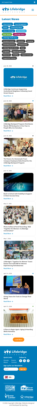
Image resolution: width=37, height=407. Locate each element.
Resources (6, 55)
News (22, 48)
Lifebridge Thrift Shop (10, 38)
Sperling (24, 405)
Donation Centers (8, 41)
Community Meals (16, 27)
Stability (15, 55)
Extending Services (9, 44)
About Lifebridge (8, 31)
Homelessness (22, 44)
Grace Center (21, 31)
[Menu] (32, 9)
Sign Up (22, 369)
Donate (6, 360)
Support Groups (27, 55)
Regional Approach (18, 51)
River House (7, 34)
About (6, 362)
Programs (6, 51)
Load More (18, 340)
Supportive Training (9, 58)
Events (5, 27)
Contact (14, 362)
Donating (30, 41)
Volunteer (21, 41)
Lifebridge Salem (19, 34)
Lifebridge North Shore (10, 48)
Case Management (20, 24)
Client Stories (7, 24)
